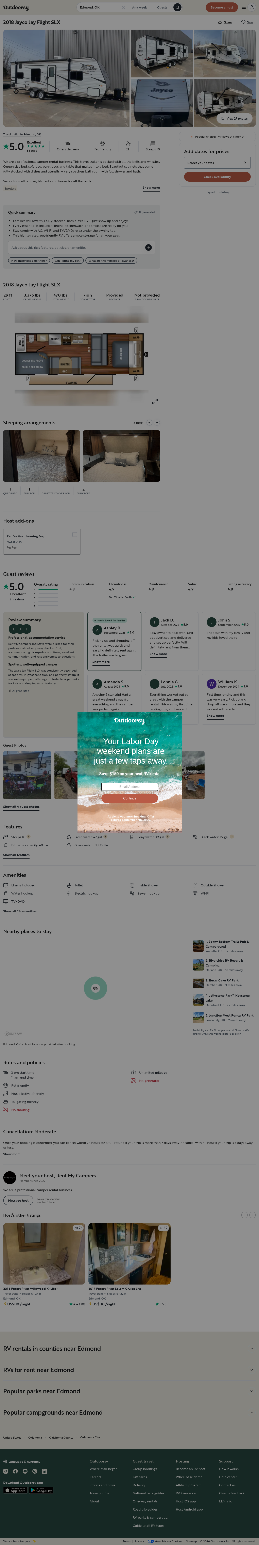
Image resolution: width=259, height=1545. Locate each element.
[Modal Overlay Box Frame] (129, 772)
